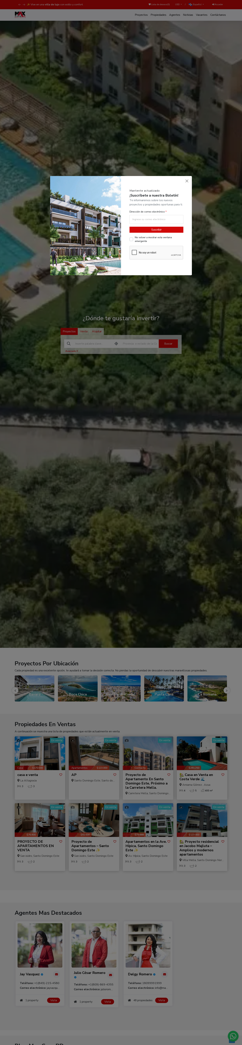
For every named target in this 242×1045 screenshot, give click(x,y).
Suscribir (156, 230)
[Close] (187, 181)
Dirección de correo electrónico (147, 211)
